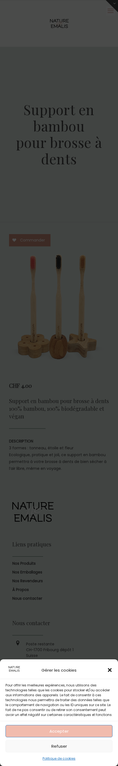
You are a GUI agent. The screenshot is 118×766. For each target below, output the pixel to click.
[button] (110, 670)
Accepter (59, 731)
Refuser (59, 746)
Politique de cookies (59, 758)
